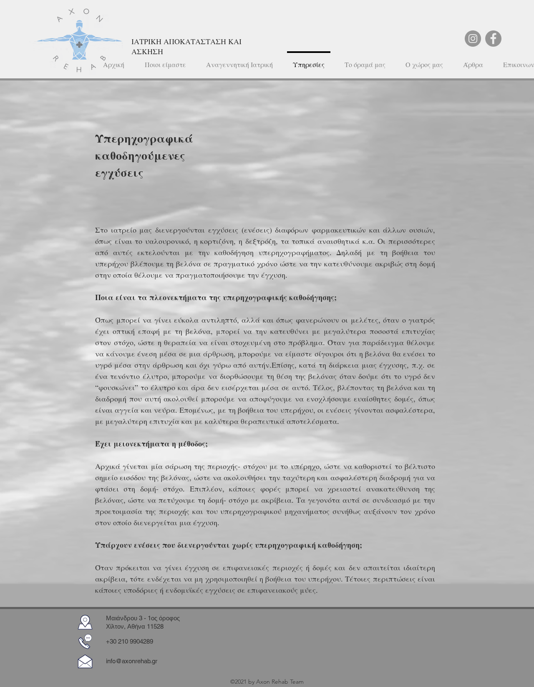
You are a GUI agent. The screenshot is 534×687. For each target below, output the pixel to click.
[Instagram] (473, 38)
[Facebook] (493, 38)
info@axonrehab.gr (131, 660)
